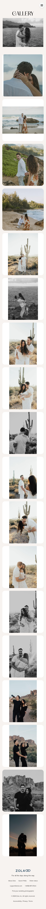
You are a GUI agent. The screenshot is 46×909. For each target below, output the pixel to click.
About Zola (12, 881)
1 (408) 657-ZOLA (30, 886)
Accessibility (17, 901)
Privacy (25, 901)
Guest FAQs (23, 881)
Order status (34, 881)
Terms (31, 901)
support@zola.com (16, 886)
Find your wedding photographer (23, 891)
